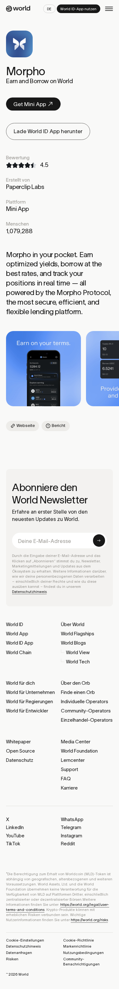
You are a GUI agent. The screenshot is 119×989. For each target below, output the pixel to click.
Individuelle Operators (84, 701)
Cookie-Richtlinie (78, 940)
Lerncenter (73, 760)
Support (69, 769)
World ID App (19, 643)
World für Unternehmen (30, 692)
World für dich (20, 683)
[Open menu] (109, 9)
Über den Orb (75, 683)
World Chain (18, 652)
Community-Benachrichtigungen (81, 961)
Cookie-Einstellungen (25, 940)
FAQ (66, 778)
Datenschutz (19, 760)
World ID (14, 624)
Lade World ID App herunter (48, 131)
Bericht (58, 425)
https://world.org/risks (89, 920)
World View (78, 652)
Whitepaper (18, 741)
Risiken (12, 959)
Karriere (69, 787)
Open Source (20, 751)
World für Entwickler (27, 710)
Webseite (26, 425)
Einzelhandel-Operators (87, 720)
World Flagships (77, 633)
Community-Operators (86, 710)
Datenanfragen (19, 953)
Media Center (75, 741)
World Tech (78, 661)
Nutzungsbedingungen (83, 953)
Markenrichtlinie (77, 946)
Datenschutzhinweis (29, 592)
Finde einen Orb (78, 692)
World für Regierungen (29, 701)
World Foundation (79, 751)
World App (17, 633)
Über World (72, 624)
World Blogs (73, 643)
